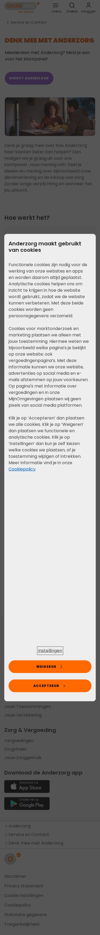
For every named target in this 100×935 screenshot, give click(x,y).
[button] (50, 651)
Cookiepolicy (22, 469)
